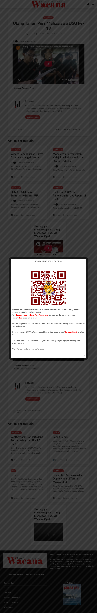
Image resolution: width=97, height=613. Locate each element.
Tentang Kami (71, 332)
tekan (20, 318)
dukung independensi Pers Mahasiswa (31, 315)
